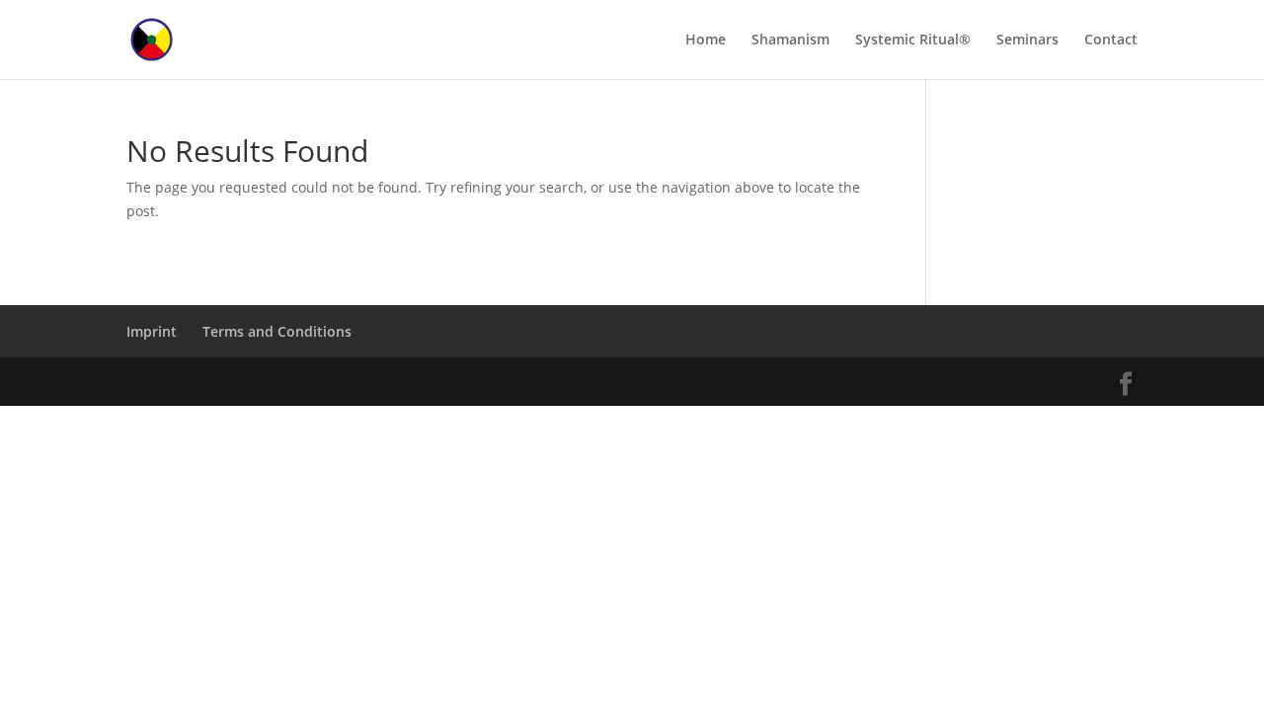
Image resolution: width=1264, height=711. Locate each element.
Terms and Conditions (277, 331)
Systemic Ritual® (913, 40)
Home (705, 40)
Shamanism (790, 40)
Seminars (1027, 40)
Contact (1111, 40)
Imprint (151, 331)
